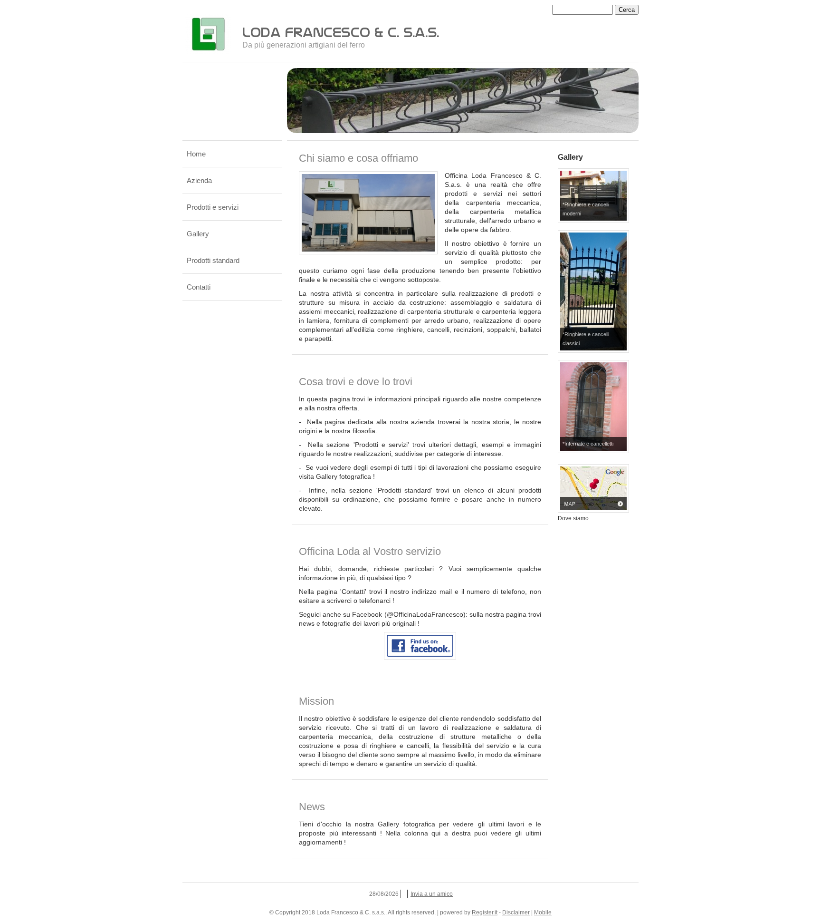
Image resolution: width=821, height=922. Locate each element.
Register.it (484, 912)
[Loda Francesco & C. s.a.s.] (208, 34)
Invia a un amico (431, 894)
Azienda (199, 180)
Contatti (198, 287)
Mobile (543, 912)
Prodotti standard (213, 260)
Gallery (198, 234)
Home (196, 154)
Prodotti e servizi (213, 207)
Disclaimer (516, 912)
